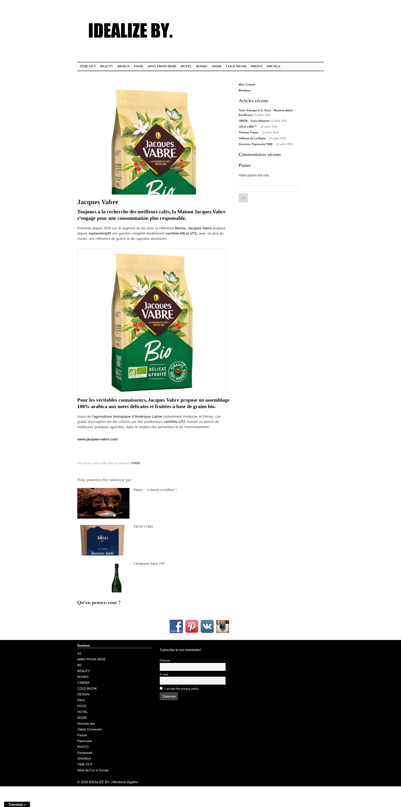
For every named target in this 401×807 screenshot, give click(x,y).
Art (79, 653)
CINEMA (83, 682)
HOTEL (186, 66)
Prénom (165, 660)
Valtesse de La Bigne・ (253, 138)
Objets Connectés (89, 729)
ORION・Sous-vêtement (254, 120)
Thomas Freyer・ (250, 132)
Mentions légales (125, 782)
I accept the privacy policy (181, 688)
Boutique (244, 90)
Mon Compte (247, 84)
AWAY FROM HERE (161, 66)
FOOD (138, 66)
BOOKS (202, 66)
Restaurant (84, 752)
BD (79, 665)
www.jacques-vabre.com (97, 439)
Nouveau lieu (86, 723)
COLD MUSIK (236, 66)
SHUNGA (273, 66)
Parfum (82, 735)
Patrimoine (84, 741)
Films (81, 700)
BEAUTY (106, 66)
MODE (217, 66)
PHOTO (256, 66)
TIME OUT (88, 66)
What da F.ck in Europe (93, 770)
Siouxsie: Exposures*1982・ (257, 144)
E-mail (164, 674)
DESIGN (123, 66)
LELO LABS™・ (249, 126)
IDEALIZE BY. (99, 782)
